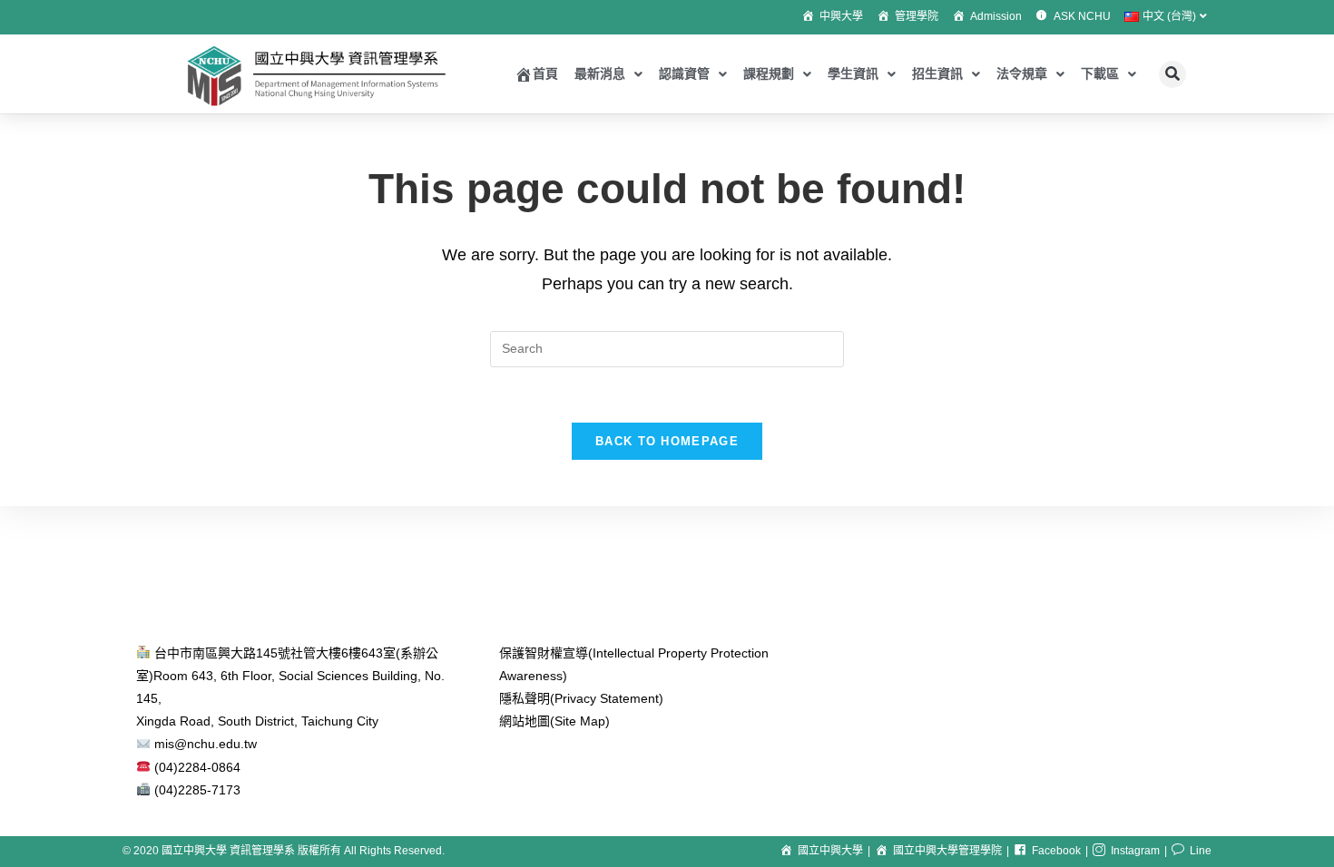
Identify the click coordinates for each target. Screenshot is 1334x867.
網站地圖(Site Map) (554, 721)
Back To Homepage (667, 441)
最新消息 (599, 73)
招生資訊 (937, 73)
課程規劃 (768, 73)
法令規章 (1021, 73)
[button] (1172, 74)
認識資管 (684, 73)
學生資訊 (853, 73)
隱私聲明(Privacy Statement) (581, 698)
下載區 (1100, 73)
